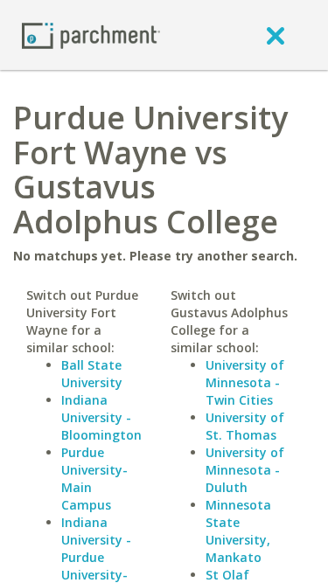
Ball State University (91, 374)
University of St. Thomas (245, 426)
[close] (275, 34)
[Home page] (91, 34)
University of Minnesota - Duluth (245, 470)
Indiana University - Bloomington (101, 417)
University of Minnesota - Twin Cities (245, 382)
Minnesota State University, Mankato (238, 531)
